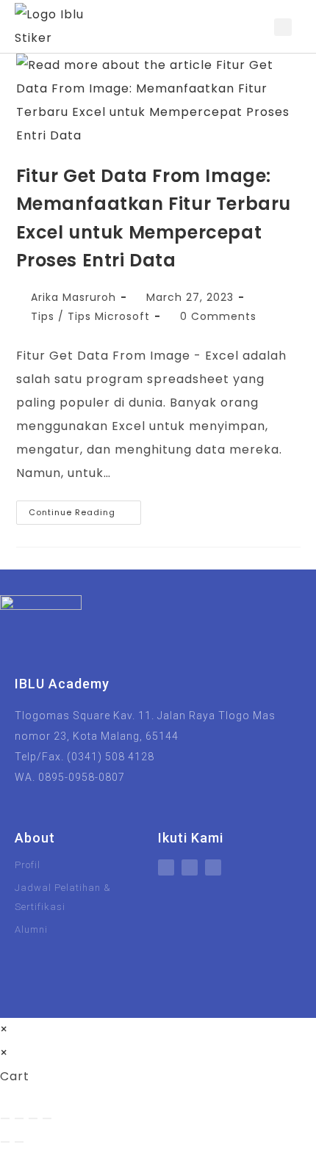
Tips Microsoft (109, 316)
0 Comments (218, 316)
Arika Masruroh (73, 297)
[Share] (33, 1118)
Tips (42, 316)
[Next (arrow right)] (19, 1141)
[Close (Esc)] (47, 1118)
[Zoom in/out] (5, 1118)
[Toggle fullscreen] (19, 1118)
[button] (256, 27)
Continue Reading (85, 509)
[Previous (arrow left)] (5, 1141)
